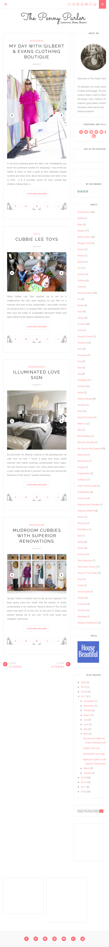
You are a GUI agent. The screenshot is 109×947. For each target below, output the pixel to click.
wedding (81, 616)
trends (80, 598)
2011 (83, 787)
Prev (12, 115)
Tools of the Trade (86, 573)
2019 (83, 687)
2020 (83, 682)
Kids (79, 411)
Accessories (37, 40)
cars (79, 268)
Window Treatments (87, 622)
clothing (81, 280)
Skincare (81, 523)
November (89, 705)
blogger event (84, 243)
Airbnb (80, 218)
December (89, 701)
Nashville (82, 454)
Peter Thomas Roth (87, 486)
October (88, 710)
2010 (83, 791)
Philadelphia (83, 492)
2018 (83, 691)
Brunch (80, 262)
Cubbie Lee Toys (36, 239)
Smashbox (82, 529)
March (87, 768)
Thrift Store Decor (86, 566)
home (80, 392)
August (87, 715)
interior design (84, 398)
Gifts (37, 234)
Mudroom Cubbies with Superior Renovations (37, 536)
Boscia (80, 249)
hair (79, 374)
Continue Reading (37, 193)
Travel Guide (83, 591)
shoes (80, 517)
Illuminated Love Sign (94, 754)
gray (79, 361)
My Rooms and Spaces (89, 448)
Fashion (81, 324)
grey (79, 367)
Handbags (82, 380)
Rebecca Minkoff (86, 510)
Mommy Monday (85, 442)
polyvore (81, 498)
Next (61, 115)
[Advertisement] (93, 841)
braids (80, 255)
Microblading (83, 436)
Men (79, 430)
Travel (80, 585)
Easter (80, 305)
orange (81, 467)
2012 (83, 782)
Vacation (81, 610)
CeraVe (81, 274)
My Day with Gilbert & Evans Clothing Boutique (36, 51)
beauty (80, 230)
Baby (79, 224)
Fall (79, 311)
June (86, 724)
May (86, 729)
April (86, 733)
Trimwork (82, 604)
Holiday (81, 386)
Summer (81, 554)
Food (80, 330)
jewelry (81, 405)
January (87, 773)
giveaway (82, 355)
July (86, 719)
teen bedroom (84, 560)
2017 (83, 696)
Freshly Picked (84, 336)
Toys (79, 579)
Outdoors (82, 479)
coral (80, 286)
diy (79, 299)
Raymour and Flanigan (88, 504)
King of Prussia (85, 417)
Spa (79, 535)
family (80, 318)
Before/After (36, 525)
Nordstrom (82, 461)
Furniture (81, 342)
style (80, 548)
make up (81, 423)
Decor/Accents (36, 367)
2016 (83, 777)
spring (80, 542)
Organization (83, 473)
